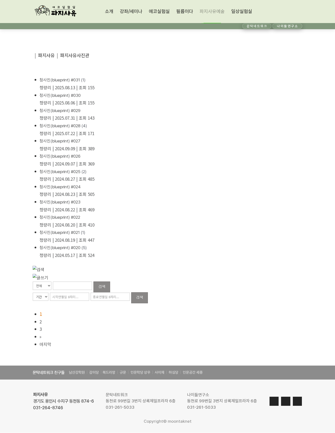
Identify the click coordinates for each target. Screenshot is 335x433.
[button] (297, 11)
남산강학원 (77, 372)
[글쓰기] (40, 277)
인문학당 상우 (140, 372)
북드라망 (109, 372)
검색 (101, 286)
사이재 (159, 372)
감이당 (94, 372)
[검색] (38, 269)
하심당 (173, 372)
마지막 (45, 344)
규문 (123, 372)
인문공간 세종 (193, 372)
